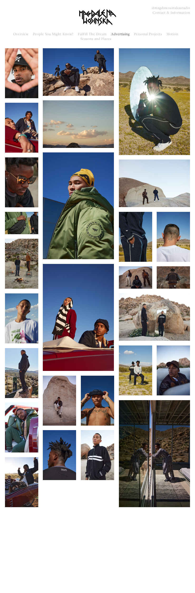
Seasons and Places (95, 38)
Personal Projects (148, 34)
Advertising (120, 34)
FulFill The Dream (92, 34)
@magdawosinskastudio (170, 7)
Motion (172, 34)
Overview (21, 34)
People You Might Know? (53, 34)
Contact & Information (171, 12)
